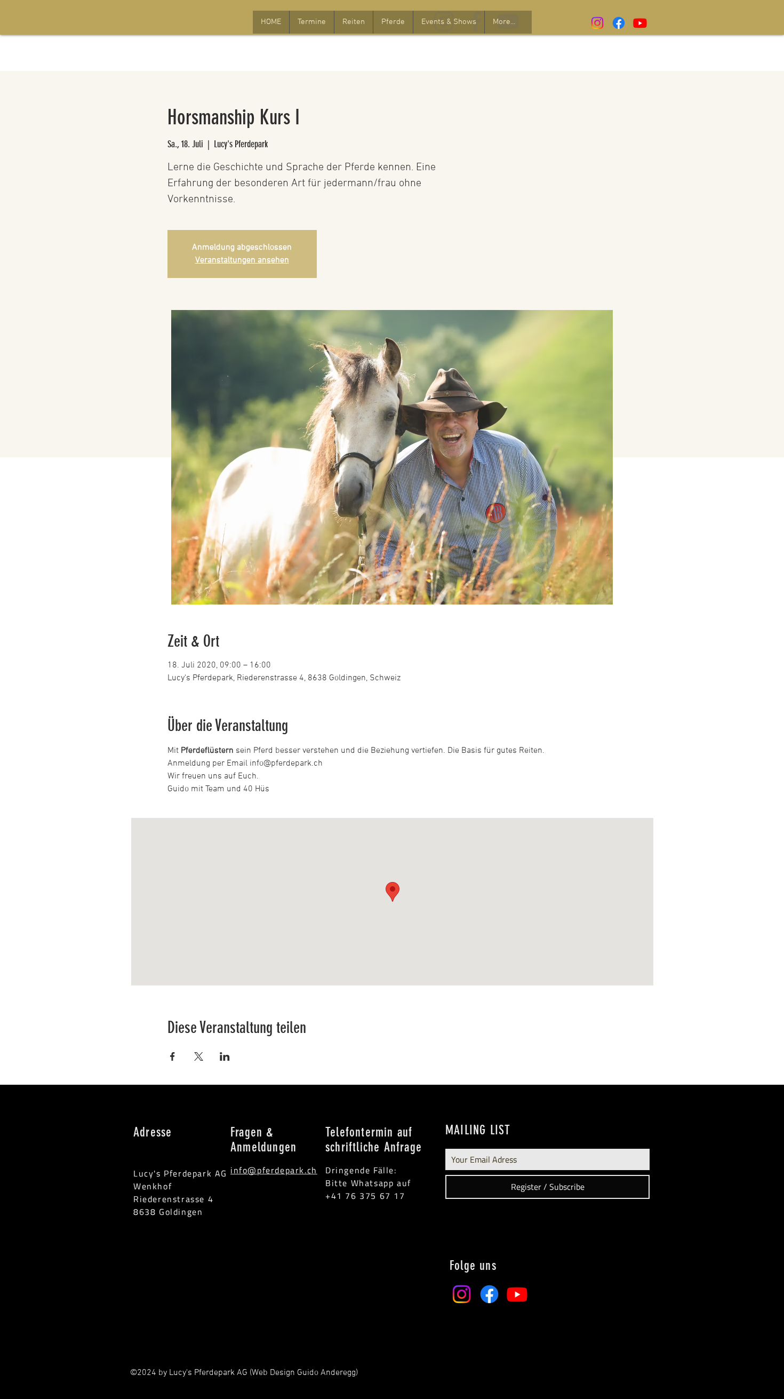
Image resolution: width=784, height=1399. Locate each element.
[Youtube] (640, 23)
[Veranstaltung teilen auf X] (199, 1056)
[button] (311, 22)
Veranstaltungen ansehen (242, 260)
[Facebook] (619, 23)
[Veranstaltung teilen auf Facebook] (172, 1056)
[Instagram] (597, 23)
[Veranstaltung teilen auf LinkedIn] (225, 1056)
